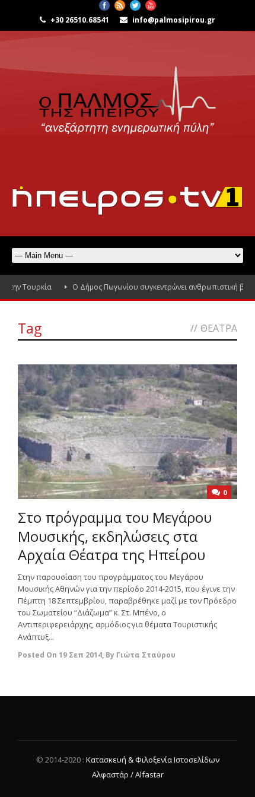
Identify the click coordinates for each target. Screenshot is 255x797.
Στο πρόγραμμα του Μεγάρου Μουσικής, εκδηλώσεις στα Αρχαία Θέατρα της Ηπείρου (115, 535)
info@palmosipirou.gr (173, 20)
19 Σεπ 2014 (80, 655)
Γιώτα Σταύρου (146, 655)
